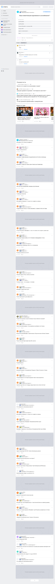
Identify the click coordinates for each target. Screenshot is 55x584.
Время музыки (25, 456)
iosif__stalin (20, 99)
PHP (22, 493)
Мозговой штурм (25, 464)
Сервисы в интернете (26, 206)
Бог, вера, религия (25, 331)
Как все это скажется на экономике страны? (28, 86)
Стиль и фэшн (24, 148)
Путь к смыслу (25, 155)
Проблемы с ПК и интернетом (28, 295)
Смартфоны (24, 552)
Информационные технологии (27, 12)
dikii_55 (19, 84)
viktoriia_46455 (20, 93)
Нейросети (24, 228)
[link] (25, 115)
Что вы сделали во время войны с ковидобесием (30, 101)
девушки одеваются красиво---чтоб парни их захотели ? (31, 90)
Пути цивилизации (25, 317)
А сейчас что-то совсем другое (28, 544)
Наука (23, 339)
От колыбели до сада (26, 99)
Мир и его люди (24, 84)
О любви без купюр (27, 93)
